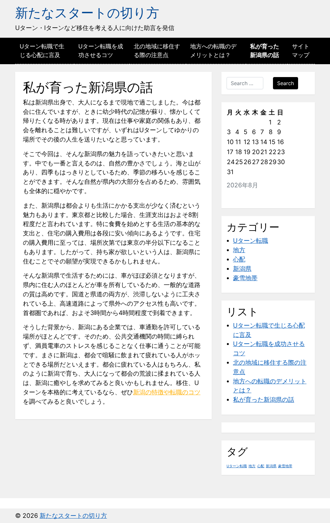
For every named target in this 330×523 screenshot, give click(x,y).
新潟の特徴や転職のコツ (166, 392)
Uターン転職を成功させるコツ (100, 50)
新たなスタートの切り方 (87, 13)
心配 (239, 259)
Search (285, 83)
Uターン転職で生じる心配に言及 (42, 50)
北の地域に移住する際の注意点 (157, 50)
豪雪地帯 (245, 278)
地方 (239, 250)
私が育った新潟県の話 (264, 50)
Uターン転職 (250, 240)
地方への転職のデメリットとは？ (213, 50)
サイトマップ (300, 50)
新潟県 (242, 268)
